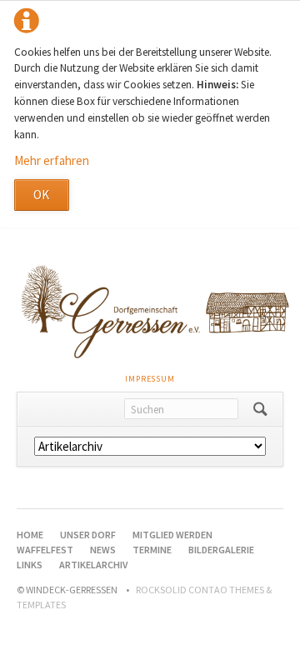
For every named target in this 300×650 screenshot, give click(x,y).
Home (30, 534)
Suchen (260, 409)
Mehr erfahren (51, 160)
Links (29, 564)
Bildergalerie (221, 549)
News (103, 549)
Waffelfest (45, 549)
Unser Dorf (88, 534)
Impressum (150, 378)
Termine (152, 549)
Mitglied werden (172, 534)
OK (41, 194)
